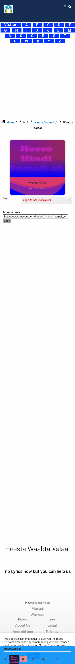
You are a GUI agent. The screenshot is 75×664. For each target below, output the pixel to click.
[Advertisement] (37, 81)
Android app (23, 632)
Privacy (52, 632)
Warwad (37, 614)
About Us (23, 625)
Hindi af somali (44, 122)
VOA (10, 25)
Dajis (6, 198)
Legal (52, 625)
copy (7, 220)
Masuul (37, 608)
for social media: (12, 212)
